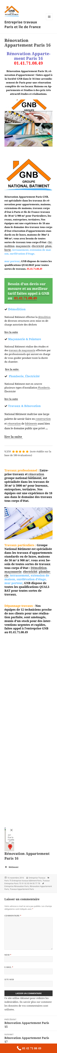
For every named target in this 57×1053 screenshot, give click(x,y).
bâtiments (31, 423)
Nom (7, 954)
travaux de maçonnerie (22, 350)
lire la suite (11, 332)
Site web (9, 979)
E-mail (8, 967)
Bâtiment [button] (13, 867)
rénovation (14, 423)
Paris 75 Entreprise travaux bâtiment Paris (23, 880)
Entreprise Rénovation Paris (16, 886)
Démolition (39, 568)
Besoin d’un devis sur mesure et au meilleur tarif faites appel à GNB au (28, 290)
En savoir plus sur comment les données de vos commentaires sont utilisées (28, 1005)
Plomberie (43, 387)
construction (43, 419)
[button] (10, 847)
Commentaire (12, 915)
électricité (38, 246)
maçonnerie (23, 246)
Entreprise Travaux (37, 877)
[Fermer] (11, 830)
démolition (44, 317)
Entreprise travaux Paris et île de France (22, 24)
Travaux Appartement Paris (22, 889)
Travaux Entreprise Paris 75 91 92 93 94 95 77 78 (27, 882)
